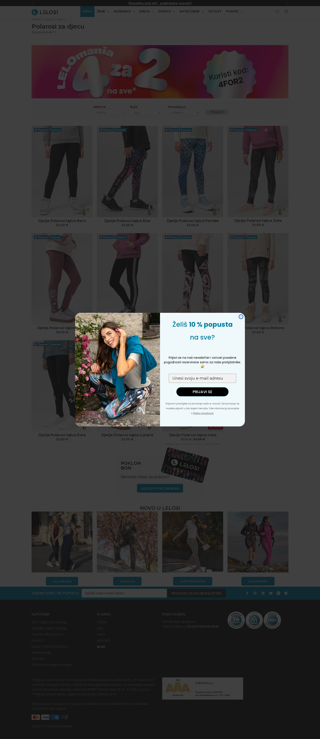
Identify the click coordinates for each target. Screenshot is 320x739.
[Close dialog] (241, 317)
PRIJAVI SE (202, 391)
